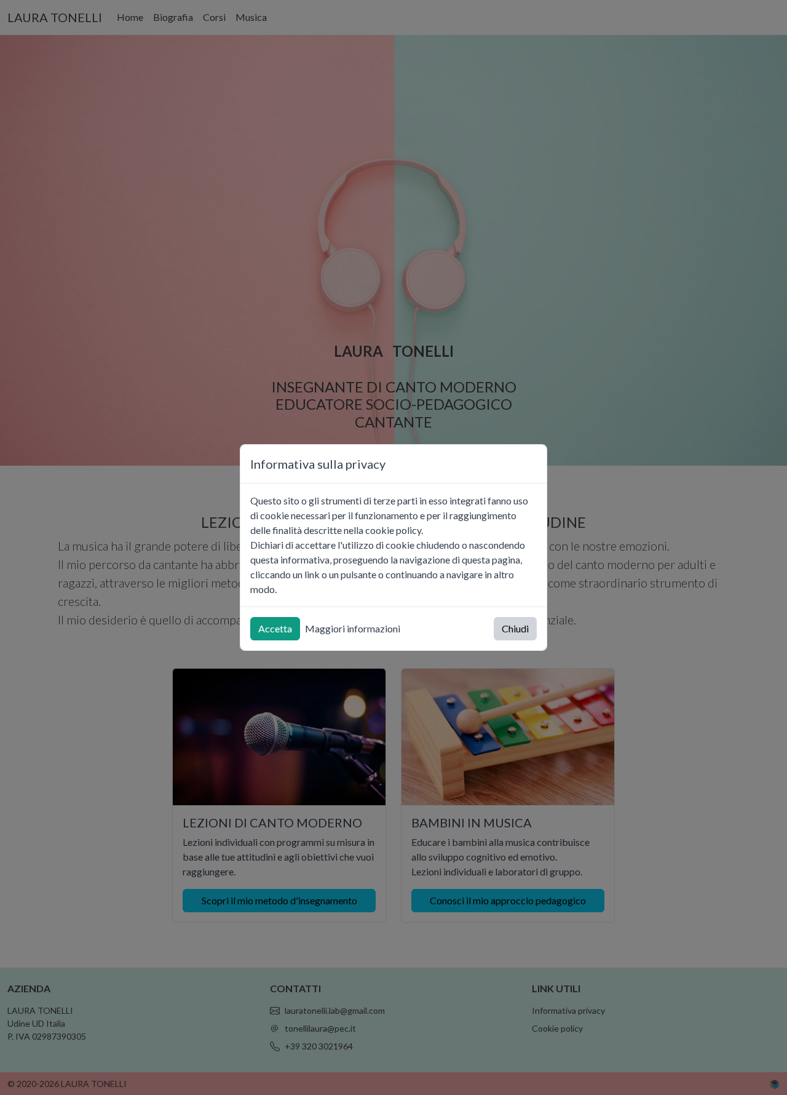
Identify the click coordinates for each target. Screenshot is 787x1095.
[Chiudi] (532, 464)
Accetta (275, 628)
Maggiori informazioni (352, 628)
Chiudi (515, 628)
